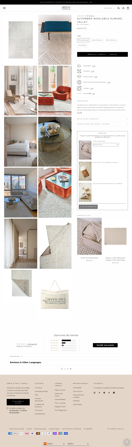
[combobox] (54, 444)
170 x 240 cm (83, 40)
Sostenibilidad (60, 399)
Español (108, 8)
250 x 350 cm (111, 40)
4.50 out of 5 (32, 344)
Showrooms (77, 391)
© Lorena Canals (116, 429)
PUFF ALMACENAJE (89, 258)
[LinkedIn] (114, 392)
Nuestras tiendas (41, 391)
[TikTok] (109, 392)
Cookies (29, 429)
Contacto (38, 388)
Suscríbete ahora (18, 402)
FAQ (36, 395)
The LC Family (60, 403)
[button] (82, 16)
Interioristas (77, 404)
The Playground (61, 410)
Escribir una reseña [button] (105, 345)
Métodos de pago (40, 429)
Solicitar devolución (39, 399)
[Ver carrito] (128, 8)
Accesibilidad (88, 429)
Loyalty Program (54, 429)
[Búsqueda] (119, 8)
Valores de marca (59, 395)
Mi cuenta (38, 410)
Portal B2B (77, 388)
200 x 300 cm (97, 40)
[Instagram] (94, 392)
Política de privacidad (16, 429)
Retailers (76, 401)
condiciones (13, 410)
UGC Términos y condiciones (71, 429)
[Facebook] (99, 392)
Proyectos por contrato (78, 396)
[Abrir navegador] (4, 8)
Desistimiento (40, 414)
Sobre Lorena (60, 390)
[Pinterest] (104, 392)
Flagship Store (60, 407)
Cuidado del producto (39, 405)
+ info (93, 66)
